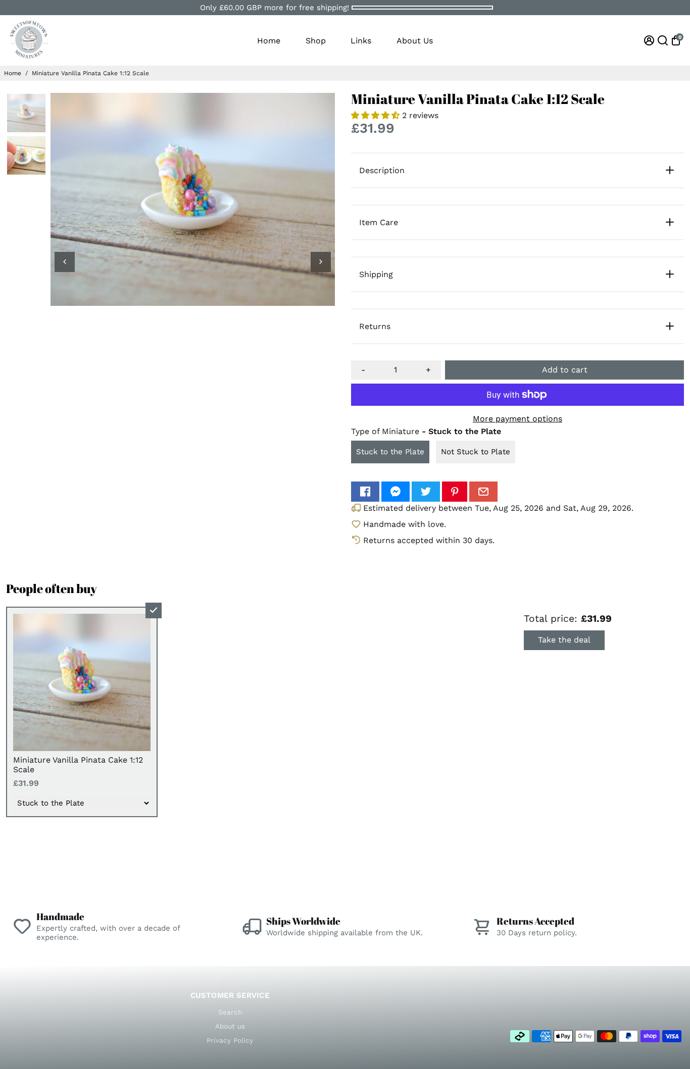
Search (230, 1012)
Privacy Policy (230, 1040)
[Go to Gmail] (483, 492)
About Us (415, 40)
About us (230, 1026)
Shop (316, 40)
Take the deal (564, 640)
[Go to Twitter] (426, 492)
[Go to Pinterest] (454, 492)
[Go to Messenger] (395, 492)
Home (268, 40)
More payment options (517, 418)
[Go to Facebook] (365, 492)
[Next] (321, 262)
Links (361, 40)
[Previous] (65, 262)
